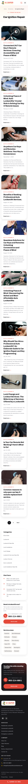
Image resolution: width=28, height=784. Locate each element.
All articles (10, 9)
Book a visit (14, 621)
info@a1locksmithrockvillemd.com (12, 765)
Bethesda (6, 637)
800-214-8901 (7, 763)
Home (5, 9)
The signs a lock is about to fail (14, 595)
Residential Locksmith (7, 725)
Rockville (6, 633)
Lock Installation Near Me (10, 566)
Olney (14, 644)
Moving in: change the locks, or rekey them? (14, 584)
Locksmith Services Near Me (11, 555)
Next (18, 522)
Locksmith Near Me (8, 543)
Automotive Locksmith (7, 731)
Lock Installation (7, 547)
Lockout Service (7, 559)
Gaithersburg (8, 651)
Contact (11, 777)
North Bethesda (16, 633)
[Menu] (25, 2)
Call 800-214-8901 (15, 782)
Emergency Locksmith (7, 734)
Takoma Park (7, 647)
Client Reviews (5, 743)
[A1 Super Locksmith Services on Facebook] (2, 718)
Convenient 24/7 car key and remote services (14, 590)
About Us (3, 740)
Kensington (17, 647)
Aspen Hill (7, 644)
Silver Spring (15, 640)
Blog (2, 746)
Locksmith (6, 539)
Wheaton (6, 640)
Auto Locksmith (7, 563)
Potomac (14, 637)
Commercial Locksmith (7, 728)
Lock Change (6, 551)
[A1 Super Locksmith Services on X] (6, 718)
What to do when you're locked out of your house (13, 579)
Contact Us (4, 751)
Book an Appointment (7, 749)
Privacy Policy (4, 777)
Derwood (16, 651)
